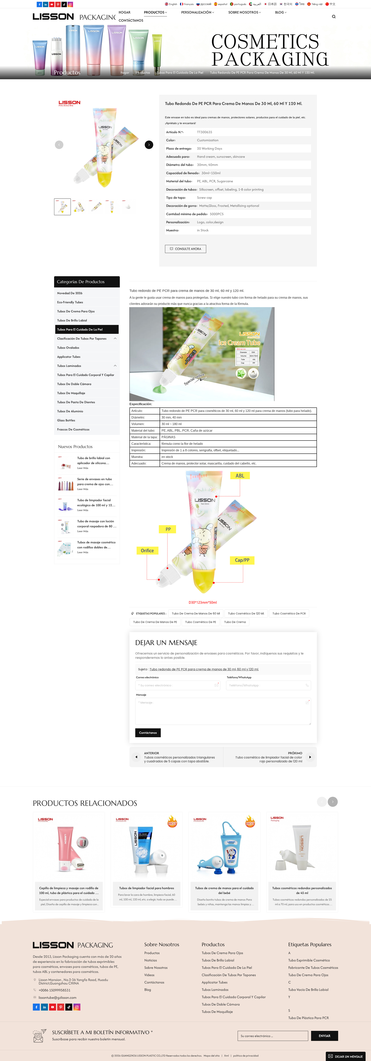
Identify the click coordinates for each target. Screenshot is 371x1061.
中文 (332, 4)
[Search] (334, 16)
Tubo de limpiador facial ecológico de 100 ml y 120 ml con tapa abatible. (95, 502)
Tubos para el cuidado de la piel (180, 72)
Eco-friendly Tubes (70, 302)
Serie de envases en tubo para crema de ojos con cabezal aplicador (94, 481)
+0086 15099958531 (54, 990)
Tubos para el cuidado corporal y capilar (85, 374)
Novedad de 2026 (69, 293)
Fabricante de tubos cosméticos (313, 967)
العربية (257, 4)
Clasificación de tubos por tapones (81, 338)
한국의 (288, 4)
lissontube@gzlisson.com (58, 997)
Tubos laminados (69, 365)
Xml (226, 1056)
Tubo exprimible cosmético (309, 960)
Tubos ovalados (68, 347)
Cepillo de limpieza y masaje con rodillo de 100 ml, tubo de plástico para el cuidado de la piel (69, 890)
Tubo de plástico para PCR (308, 1017)
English (173, 4)
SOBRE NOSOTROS (243, 12)
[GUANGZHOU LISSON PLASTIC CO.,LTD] (53, 16)
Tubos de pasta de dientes (76, 402)
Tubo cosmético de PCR (289, 613)
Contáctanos (131, 20)
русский (206, 4)
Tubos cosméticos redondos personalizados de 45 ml (302, 890)
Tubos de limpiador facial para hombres (146, 888)
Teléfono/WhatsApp (239, 677)
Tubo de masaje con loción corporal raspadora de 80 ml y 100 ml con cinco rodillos (97, 523)
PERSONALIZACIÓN (196, 12)
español (222, 4)
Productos (154, 12)
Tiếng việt (317, 4)
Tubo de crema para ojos (308, 974)
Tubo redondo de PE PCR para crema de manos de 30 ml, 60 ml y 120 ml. (204, 669)
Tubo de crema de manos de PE (155, 622)
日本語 (272, 4)
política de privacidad (246, 1056)
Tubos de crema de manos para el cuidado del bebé (224, 890)
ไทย (302, 4)
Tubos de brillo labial (72, 320)
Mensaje (141, 695)
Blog (279, 12)
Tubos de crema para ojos (76, 311)
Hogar (124, 12)
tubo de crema (235, 622)
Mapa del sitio (212, 1056)
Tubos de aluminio (70, 411)
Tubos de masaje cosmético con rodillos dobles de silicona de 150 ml (96, 545)
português (240, 4)
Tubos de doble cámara (74, 384)
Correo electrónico (147, 677)
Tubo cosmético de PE (200, 622)
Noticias (150, 960)
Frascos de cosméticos (73, 429)
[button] (149, 145)
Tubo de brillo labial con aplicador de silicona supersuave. (93, 460)
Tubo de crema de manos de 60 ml (196, 613)
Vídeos (149, 974)
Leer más (82, 468)
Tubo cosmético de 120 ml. (246, 613)
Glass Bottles (66, 420)
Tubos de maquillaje (71, 393)
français (189, 4)
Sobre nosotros (156, 967)
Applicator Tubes (68, 356)
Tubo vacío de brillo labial (308, 989)
